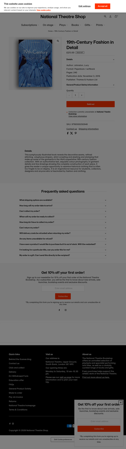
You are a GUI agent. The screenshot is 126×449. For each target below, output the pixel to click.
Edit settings (85, 6)
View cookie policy (44, 10)
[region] (63, 6)
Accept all (102, 6)
